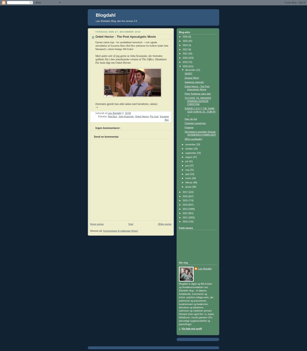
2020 (185, 58)
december (190, 70)
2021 (185, 53)
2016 (185, 196)
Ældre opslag (164, 224)
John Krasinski (126, 116)
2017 (185, 192)
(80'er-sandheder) (193, 139)
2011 (185, 217)
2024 (185, 45)
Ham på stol (191, 119)
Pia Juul (154, 116)
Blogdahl (105, 15)
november (190, 144)
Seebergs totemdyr (194, 82)
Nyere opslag (97, 224)
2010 (185, 221)
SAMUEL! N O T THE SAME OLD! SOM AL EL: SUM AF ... (200, 111)
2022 (185, 49)
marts (188, 178)
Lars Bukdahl (205, 269)
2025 (185, 41)
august (189, 157)
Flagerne (189, 127)
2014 (185, 205)
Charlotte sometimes (195, 123)
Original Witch (192, 78)
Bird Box (112, 116)
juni (187, 165)
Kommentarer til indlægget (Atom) (120, 231)
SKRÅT (188, 74)
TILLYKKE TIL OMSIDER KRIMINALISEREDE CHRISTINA (198, 101)
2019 (185, 62)
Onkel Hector (142, 116)
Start (130, 224)
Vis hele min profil (192, 329)
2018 (185, 66)
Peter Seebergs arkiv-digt (198, 94)
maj (187, 170)
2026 (185, 37)
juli (187, 161)
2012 (185, 213)
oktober (189, 149)
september (191, 153)
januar (188, 187)
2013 (185, 209)
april (187, 174)
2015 (185, 200)
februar (189, 182)
